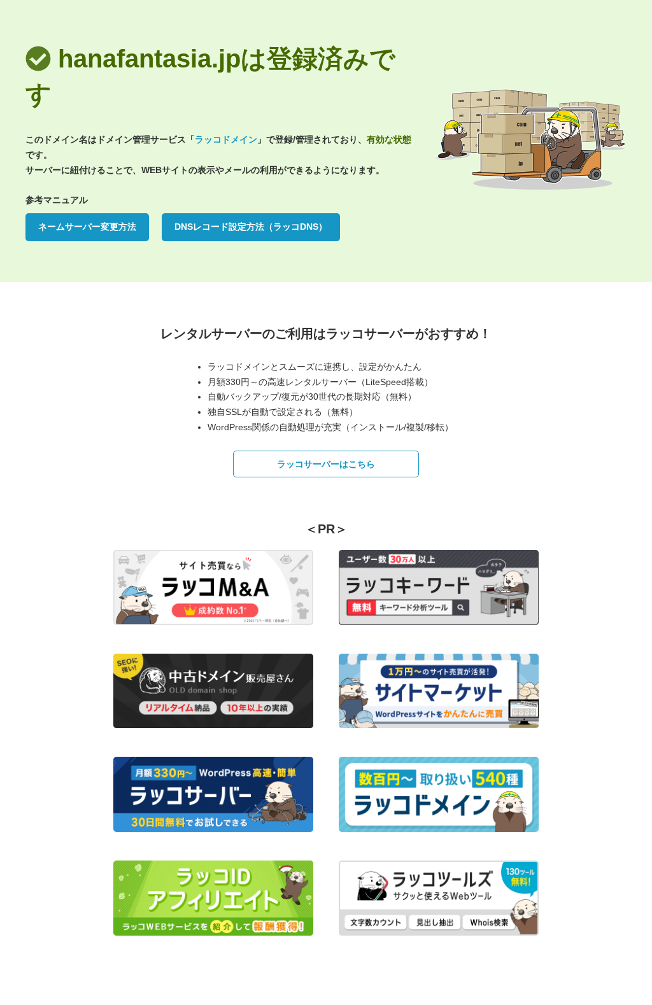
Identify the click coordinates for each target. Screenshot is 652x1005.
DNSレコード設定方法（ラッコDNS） (250, 226)
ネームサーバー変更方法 (87, 226)
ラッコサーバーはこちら (326, 464)
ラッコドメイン (226, 139)
